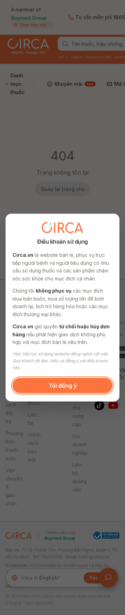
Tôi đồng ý (63, 385)
